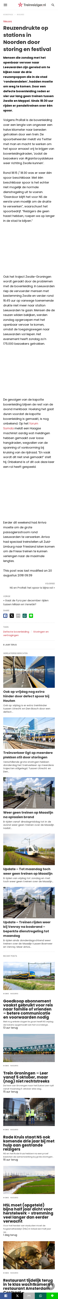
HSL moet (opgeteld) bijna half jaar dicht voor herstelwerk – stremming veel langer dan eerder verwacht (28, 1213)
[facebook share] (5, 616)
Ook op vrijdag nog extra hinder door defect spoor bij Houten (26, 696)
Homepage (8, 14)
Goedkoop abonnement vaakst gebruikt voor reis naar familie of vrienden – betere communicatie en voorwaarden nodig (28, 1009)
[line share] (31, 616)
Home (6, 993)
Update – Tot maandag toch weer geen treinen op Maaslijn (28, 871)
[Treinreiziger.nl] (32, 5)
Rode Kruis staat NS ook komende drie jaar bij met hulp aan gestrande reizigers (28, 1143)
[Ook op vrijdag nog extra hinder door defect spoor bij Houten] (29, 672)
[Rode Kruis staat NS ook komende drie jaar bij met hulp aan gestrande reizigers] (29, 1112)
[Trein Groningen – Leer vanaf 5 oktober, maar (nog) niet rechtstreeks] (29, 1048)
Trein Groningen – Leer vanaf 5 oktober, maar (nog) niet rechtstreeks (26, 1077)
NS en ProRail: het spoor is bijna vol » (32, 588)
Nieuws (20, 14)
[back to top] (51, 1286)
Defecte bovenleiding (16, 631)
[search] (53, 5)
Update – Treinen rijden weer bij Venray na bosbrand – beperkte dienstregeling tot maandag (27, 929)
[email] (29, 1296)
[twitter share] (12, 615)
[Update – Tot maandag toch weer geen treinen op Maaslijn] (29, 849)
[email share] (18, 616)
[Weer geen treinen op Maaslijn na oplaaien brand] (29, 793)
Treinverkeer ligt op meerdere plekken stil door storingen (28, 754)
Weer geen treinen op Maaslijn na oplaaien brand (28, 814)
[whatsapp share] (25, 616)
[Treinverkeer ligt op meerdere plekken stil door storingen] (29, 733)
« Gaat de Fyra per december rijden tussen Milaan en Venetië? (25, 602)
